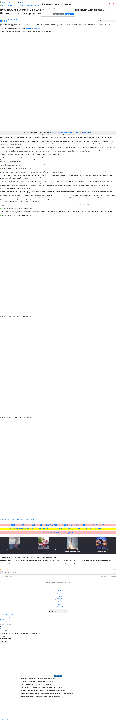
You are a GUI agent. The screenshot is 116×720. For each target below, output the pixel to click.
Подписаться (69, 14)
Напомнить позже (59, 14)
